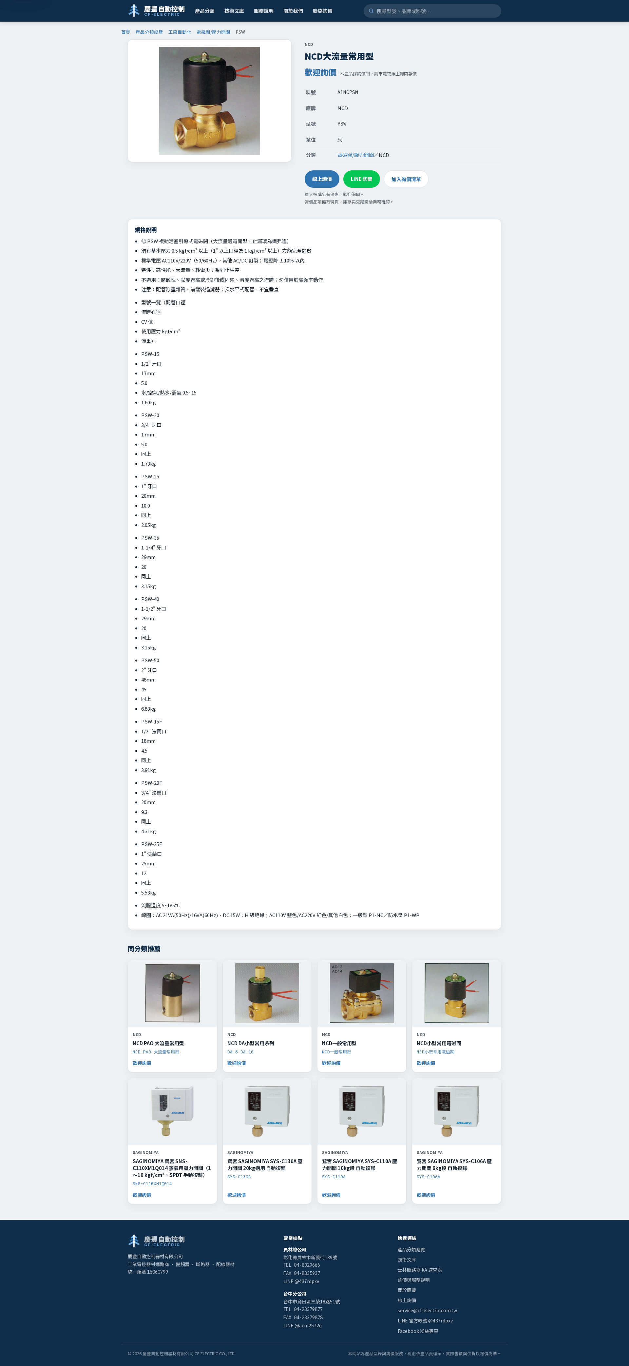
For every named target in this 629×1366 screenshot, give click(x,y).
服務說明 (264, 10)
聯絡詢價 (323, 10)
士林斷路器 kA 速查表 (420, 1269)
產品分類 (205, 10)
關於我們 (293, 10)
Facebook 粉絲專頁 (418, 1331)
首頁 (125, 32)
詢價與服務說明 (414, 1280)
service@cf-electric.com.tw (427, 1310)
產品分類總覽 (149, 32)
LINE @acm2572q (302, 1325)
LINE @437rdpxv (301, 1281)
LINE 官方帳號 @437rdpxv (425, 1320)
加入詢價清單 (406, 179)
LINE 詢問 (361, 178)
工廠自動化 (179, 32)
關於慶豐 (407, 1290)
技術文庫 (234, 10)
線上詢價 (322, 178)
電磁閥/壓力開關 (213, 32)
